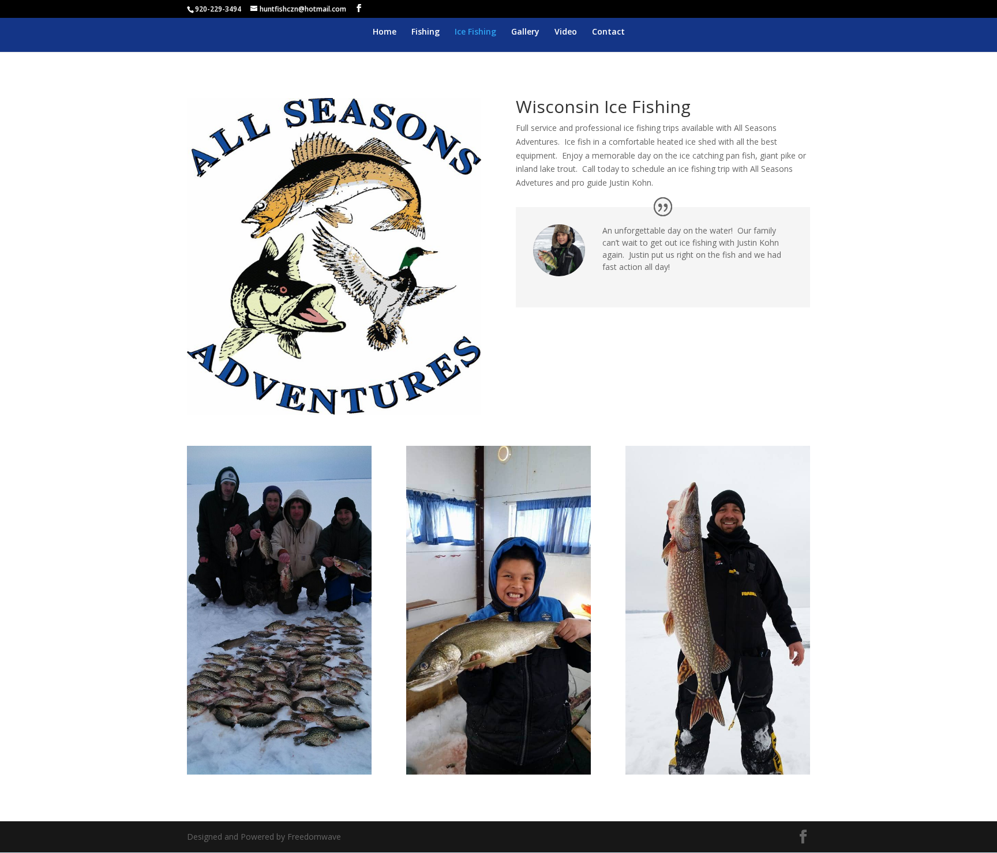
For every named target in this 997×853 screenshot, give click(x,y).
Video (565, 32)
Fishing (425, 32)
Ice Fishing (475, 32)
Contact (608, 32)
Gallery (525, 32)
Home (384, 32)
